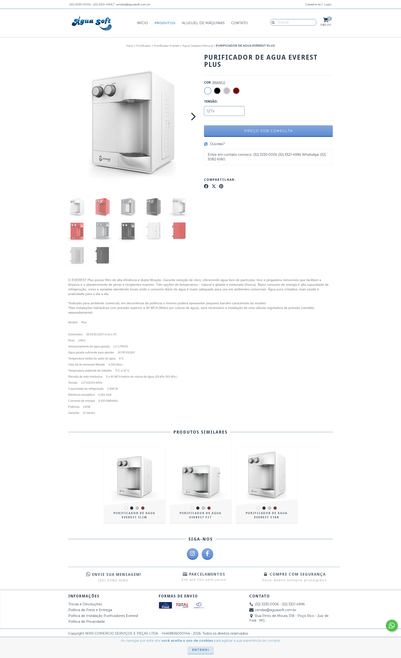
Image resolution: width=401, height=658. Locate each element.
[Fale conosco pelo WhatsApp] (392, 625)
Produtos (165, 23)
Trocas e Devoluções (85, 604)
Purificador (143, 45)
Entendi (200, 650)
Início (142, 23)
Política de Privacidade (86, 621)
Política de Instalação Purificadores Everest (103, 616)
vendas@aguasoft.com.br (133, 4)
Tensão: (211, 101)
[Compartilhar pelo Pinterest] (221, 186)
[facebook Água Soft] (207, 554)
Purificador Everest (166, 45)
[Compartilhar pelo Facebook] (206, 186)
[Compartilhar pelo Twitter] (214, 186)
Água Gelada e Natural (197, 45)
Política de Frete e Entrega (90, 610)
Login (328, 4)
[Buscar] (272, 22)
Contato (239, 23)
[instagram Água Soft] (192, 554)
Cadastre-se (313, 4)
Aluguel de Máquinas (203, 23)
